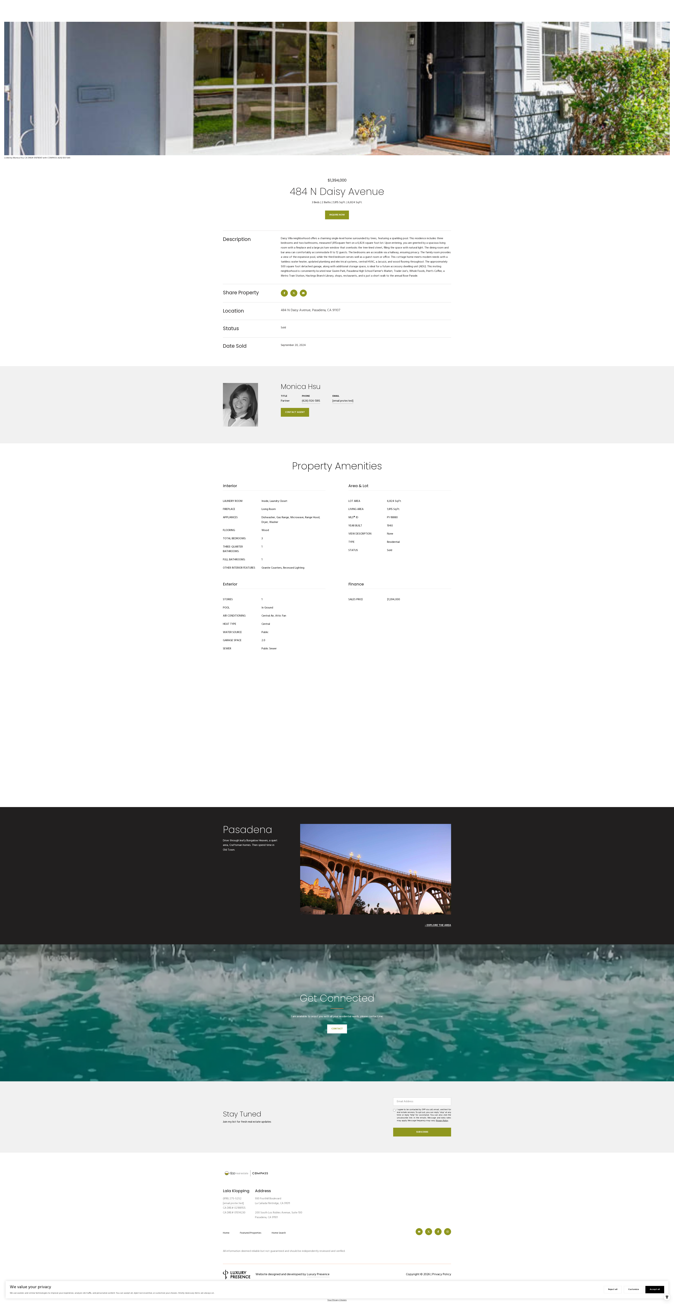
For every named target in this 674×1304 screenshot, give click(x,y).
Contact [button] (337, 1029)
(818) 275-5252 (232, 1198)
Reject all (612, 1289)
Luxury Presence (318, 1274)
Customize (633, 1289)
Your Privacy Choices (337, 1300)
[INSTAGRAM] (447, 1231)
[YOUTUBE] (419, 1231)
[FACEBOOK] (438, 1231)
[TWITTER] (428, 1231)
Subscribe (422, 1132)
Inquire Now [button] (337, 215)
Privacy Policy (442, 1120)
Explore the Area (439, 925)
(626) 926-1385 (311, 401)
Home (226, 1233)
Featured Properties (250, 1233)
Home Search (279, 1233)
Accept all (655, 1289)
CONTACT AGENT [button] (295, 412)
